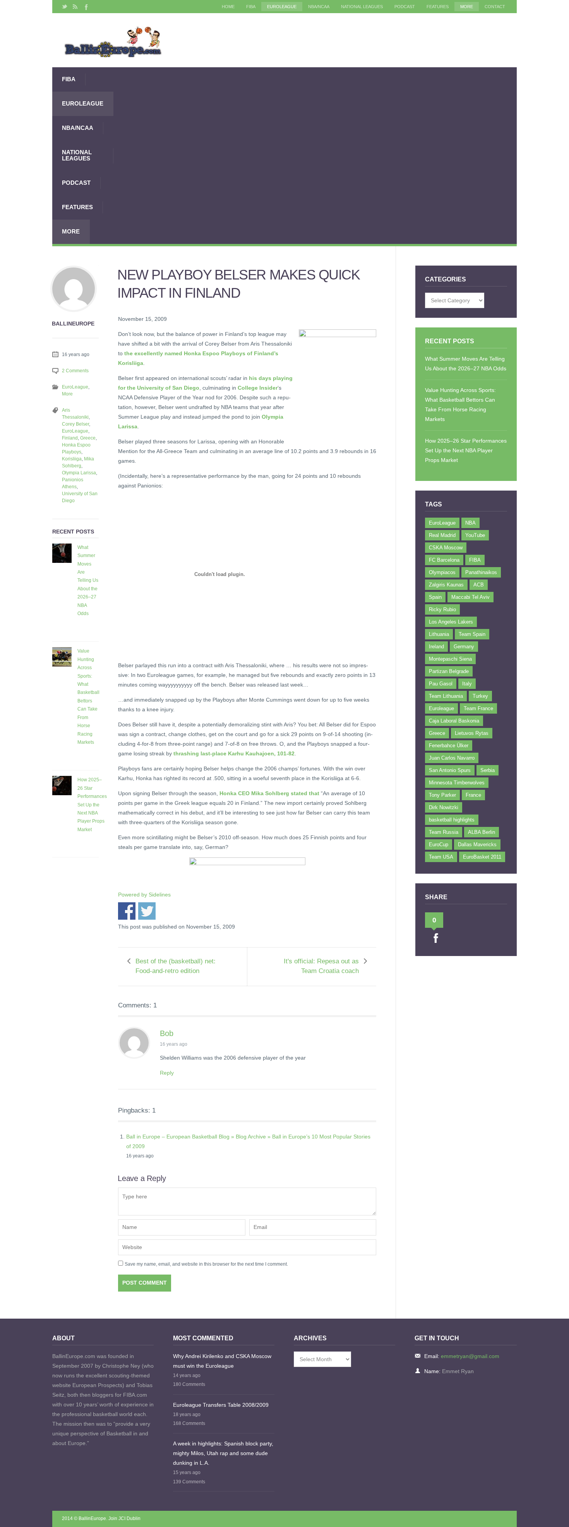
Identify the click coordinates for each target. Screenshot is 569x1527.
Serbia (487, 770)
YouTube (475, 535)
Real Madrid (442, 535)
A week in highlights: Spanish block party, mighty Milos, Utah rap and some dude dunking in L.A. (223, 1453)
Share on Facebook (126, 911)
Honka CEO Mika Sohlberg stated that (269, 793)
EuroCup (438, 844)
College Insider (258, 388)
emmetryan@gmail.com (470, 1356)
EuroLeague (281, 6)
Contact (495, 6)
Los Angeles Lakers (451, 622)
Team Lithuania (446, 696)
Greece (88, 438)
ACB (478, 585)
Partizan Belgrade (449, 671)
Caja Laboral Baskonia (454, 721)
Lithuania (439, 634)
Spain (435, 597)
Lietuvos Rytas (471, 733)
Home (228, 6)
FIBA (250, 6)
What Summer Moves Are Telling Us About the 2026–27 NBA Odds (87, 580)
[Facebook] (85, 6)
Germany (464, 646)
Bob (166, 1033)
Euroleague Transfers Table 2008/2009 (221, 1405)
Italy (467, 684)
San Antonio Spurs (450, 770)
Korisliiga (72, 459)
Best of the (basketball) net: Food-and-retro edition (175, 966)
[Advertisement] (315, 155)
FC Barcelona (444, 560)
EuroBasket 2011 (482, 857)
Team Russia (443, 832)
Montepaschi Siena (450, 659)
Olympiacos (442, 572)
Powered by (144, 894)
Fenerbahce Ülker (448, 745)
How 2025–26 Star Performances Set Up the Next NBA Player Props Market (92, 804)
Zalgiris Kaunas (446, 585)
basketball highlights (452, 820)
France (473, 795)
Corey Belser (75, 424)
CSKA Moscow (446, 547)
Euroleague (441, 708)
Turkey (480, 696)
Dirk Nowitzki (443, 807)
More (466, 6)
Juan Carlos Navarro (452, 758)
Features (438, 6)
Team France (478, 708)
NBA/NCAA (318, 6)
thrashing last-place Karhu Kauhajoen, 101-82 (234, 753)
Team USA (441, 857)
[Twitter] (64, 6)
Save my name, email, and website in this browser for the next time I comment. (206, 1264)
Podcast (404, 6)
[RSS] (75, 6)
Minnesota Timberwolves (457, 783)
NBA (470, 523)
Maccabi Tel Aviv (470, 597)
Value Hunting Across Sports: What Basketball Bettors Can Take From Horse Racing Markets (88, 696)
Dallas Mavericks (477, 844)
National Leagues (362, 6)
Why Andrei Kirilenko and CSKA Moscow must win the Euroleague (222, 1361)
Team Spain (472, 634)
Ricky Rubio (442, 609)
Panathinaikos (481, 572)
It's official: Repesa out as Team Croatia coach (321, 966)
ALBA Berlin (481, 832)
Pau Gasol (440, 684)
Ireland (436, 646)
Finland (70, 438)
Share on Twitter (147, 911)
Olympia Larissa (79, 472)
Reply (167, 1073)
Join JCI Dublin (124, 1518)
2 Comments (75, 370)
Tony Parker (442, 795)
